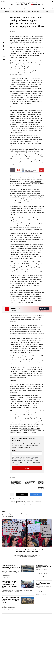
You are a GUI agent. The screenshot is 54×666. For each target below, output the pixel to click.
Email (13, 450)
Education (13, 501)
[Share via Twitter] (4, 42)
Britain (35, 504)
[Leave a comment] (4, 60)
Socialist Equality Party (21, 11)
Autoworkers (13, 513)
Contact (46, 1)
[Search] (52, 8)
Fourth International (9, 11)
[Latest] (4, 8)
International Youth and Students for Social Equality (21, 504)
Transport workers (5, 514)
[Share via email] (4, 53)
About (50, 1)
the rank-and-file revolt (24, 143)
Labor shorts (10, 516)
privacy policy (20, 462)
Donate (47, 11)
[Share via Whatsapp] (4, 46)
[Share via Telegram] (4, 49)
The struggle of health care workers (24, 513)
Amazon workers (35, 513)
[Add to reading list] (4, 63)
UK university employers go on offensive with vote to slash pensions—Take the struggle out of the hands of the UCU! (16, 482)
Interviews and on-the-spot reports (34, 501)
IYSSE (29, 11)
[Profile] (52, 2)
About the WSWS (35, 11)
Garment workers (36, 514)
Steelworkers (13, 514)
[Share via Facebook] (4, 39)
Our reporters (13, 30)
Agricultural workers (28, 514)
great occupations (35, 182)
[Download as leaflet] (4, 56)
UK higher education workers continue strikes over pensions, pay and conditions (30, 481)
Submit (27, 468)
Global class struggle (21, 501)
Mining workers (20, 514)
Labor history (4, 516)
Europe (40, 504)
